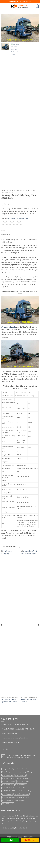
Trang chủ (5, 191)
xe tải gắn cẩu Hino (7, 794)
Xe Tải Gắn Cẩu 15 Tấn (8, 791)
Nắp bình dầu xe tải (22, 769)
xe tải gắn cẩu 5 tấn (20, 784)
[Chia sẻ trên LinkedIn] (20, 223)
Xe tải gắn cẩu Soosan (23, 797)
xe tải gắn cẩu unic (7, 800)
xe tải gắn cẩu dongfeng (24, 791)
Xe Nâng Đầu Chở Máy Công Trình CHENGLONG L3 (9, 701)
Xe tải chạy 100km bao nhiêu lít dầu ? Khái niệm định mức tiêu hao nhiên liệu (21, 756)
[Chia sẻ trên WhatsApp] (3, 223)
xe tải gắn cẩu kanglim (8, 797)
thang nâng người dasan (9, 772)
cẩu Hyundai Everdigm (8, 769)
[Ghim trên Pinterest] (17, 223)
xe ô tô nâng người (20, 800)
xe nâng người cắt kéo (8, 778)
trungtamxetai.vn (13, 742)
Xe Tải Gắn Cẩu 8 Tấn (8, 788)
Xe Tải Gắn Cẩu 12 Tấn (23, 788)
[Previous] (4, 27)
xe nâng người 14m (20, 775)
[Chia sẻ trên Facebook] (6, 223)
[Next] (35, 27)
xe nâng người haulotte (8, 781)
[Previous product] (7, 204)
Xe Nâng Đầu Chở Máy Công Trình (18, 218)
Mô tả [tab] (3, 230)
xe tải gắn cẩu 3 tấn (7, 784)
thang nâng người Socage (25, 772)
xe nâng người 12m (7, 775)
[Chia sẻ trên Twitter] (10, 223)
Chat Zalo (9, 840)
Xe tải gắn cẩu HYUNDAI (22, 794)
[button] (2, 6)
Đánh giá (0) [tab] (5, 234)
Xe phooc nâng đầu (8, 327)
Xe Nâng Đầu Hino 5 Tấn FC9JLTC (28, 700)
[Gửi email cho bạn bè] (13, 223)
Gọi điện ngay (30, 840)
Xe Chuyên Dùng (17, 191)
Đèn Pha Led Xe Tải (7, 803)
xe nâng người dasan (23, 778)
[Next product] (3, 204)
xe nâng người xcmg (23, 781)
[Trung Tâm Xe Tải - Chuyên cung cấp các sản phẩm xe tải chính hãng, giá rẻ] (20, 6)
